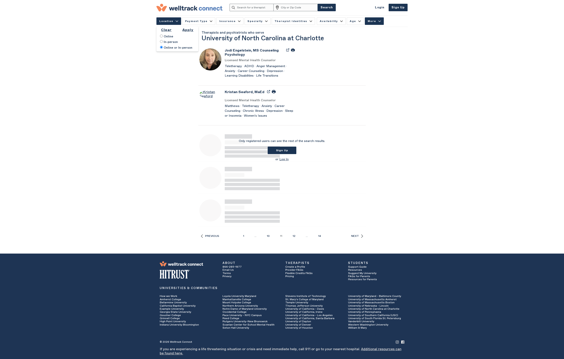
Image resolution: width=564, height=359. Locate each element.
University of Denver (298, 324)
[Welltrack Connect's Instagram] (397, 342)
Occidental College (235, 312)
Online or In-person (177, 47)
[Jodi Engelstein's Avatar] (210, 59)
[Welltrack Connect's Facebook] (402, 342)
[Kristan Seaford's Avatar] (210, 94)
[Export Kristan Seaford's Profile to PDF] (269, 91)
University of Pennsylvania (364, 312)
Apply (187, 30)
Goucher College (170, 315)
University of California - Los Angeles (309, 315)
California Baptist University (178, 305)
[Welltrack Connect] (189, 7)
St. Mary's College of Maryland (304, 299)
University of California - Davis (304, 308)
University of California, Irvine (304, 312)
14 (319, 236)
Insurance (227, 21)
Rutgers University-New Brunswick (245, 321)
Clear (166, 30)
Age (353, 21)
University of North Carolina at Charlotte (373, 308)
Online (168, 36)
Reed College (231, 318)
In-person (170, 42)
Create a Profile (295, 266)
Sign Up (398, 7)
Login (379, 7)
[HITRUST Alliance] (188, 274)
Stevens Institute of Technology (305, 296)
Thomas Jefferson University (304, 305)
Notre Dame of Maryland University (245, 308)
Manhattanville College (237, 299)
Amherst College (170, 299)
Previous (212, 236)
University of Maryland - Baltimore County (374, 296)
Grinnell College (170, 318)
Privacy (227, 276)
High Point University (173, 321)
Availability (329, 21)
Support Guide (357, 266)
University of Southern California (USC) (373, 315)
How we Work (168, 296)
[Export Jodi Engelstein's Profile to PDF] (288, 50)
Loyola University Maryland (239, 296)
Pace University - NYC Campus (242, 315)
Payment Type (196, 21)
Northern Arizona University (240, 305)
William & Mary (357, 327)
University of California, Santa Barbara (309, 318)
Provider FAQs (294, 270)
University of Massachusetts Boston (371, 302)
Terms (227, 273)
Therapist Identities (291, 21)
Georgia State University (175, 312)
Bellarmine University (173, 302)
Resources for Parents (362, 279)
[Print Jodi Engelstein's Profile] (293, 50)
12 (294, 236)
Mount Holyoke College (237, 302)
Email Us (228, 270)
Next (355, 236)
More (372, 21)
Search (327, 7)
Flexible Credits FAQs (299, 273)
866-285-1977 (232, 266)
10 (268, 236)
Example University (172, 308)
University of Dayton (298, 321)
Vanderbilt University (361, 321)
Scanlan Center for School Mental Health (249, 324)
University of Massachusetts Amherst (372, 299)
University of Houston (299, 327)
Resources (355, 270)
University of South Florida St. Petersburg (374, 318)
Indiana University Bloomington (179, 324)
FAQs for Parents (359, 276)
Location (166, 21)
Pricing (289, 276)
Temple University (296, 302)
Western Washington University (368, 324)
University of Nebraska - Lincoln (368, 305)
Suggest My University (362, 273)
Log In (284, 159)
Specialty (255, 21)
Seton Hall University (236, 327)
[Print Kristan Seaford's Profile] (273, 91)
